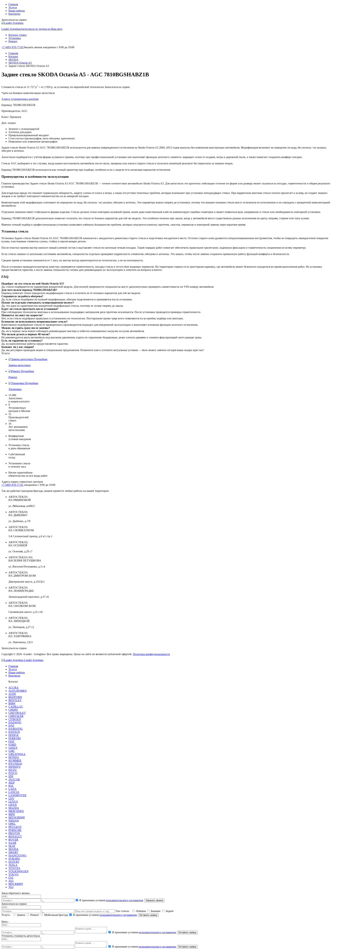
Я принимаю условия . (111, 900)
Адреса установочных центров (20, 98)
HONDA (13, 757)
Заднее (169, 911)
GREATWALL (17, 754)
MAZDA (13, 807)
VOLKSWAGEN (18, 871)
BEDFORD (15, 697)
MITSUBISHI (16, 817)
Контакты (14, 13)
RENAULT (15, 836)
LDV (11, 798)
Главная (13, 4)
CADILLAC (15, 706)
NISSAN (13, 820)
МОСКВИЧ (15, 883)
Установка (14, 38)
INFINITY (14, 766)
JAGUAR (14, 779)
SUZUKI (13, 861)
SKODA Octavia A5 (20, 62)
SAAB (12, 842)
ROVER (13, 839)
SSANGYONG (17, 855)
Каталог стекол (17, 34)
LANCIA (13, 792)
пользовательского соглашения (124, 900)
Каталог (13, 56)
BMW (11, 703)
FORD (12, 744)
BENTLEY (15, 700)
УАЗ (10, 887)
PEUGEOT (15, 826)
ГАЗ (10, 877)
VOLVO (13, 874)
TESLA (12, 864)
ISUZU (12, 769)
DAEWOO (14, 722)
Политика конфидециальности (151, 654)
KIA (11, 785)
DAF (11, 725)
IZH (10, 776)
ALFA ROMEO (17, 690)
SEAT (11, 845)
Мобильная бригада (56, 914)
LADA (12, 788)
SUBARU (14, 858)
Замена (21, 914)
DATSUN (14, 731)
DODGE (13, 735)
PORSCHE (14, 830)
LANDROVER (17, 795)
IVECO (12, 773)
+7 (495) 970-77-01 (12, 47)
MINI (11, 814)
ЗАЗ (10, 880)
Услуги (12, 7)
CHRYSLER (15, 716)
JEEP (11, 782)
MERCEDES (16, 811)
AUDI (12, 693)
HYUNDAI (15, 763)
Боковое (155, 911)
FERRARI (14, 738)
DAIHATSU (15, 728)
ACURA (13, 687)
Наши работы (16, 10)
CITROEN (14, 719)
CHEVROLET (17, 712)
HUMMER (14, 760)
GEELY (13, 747)
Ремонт (12, 41)
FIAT (11, 741)
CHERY (13, 709)
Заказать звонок (154, 900)
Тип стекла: (123, 911)
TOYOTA (14, 868)
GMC (11, 750)
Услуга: (6, 914)
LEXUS (13, 801)
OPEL (12, 823)
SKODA (13, 59)
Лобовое (141, 911)
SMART (13, 852)
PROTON (14, 833)
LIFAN (12, 804)
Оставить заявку (148, 915)
